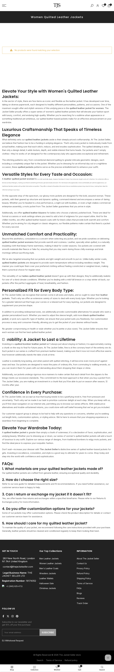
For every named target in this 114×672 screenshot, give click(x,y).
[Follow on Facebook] (3, 616)
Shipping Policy (84, 578)
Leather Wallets (46, 578)
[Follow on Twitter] (8, 616)
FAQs (79, 588)
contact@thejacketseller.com (18, 566)
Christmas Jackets (47, 588)
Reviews (81, 598)
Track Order (82, 603)
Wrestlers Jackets (47, 573)
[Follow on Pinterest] (17, 616)
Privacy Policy (83, 568)
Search (40, 660)
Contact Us (82, 563)
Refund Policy (83, 573)
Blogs (79, 593)
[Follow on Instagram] (12, 616)
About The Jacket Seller (88, 558)
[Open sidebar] (3, 339)
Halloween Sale (46, 583)
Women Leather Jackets (50, 563)
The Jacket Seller (67, 655)
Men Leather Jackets (49, 558)
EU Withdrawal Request (12, 640)
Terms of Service (85, 583)
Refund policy (71, 660)
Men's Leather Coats (48, 568)
